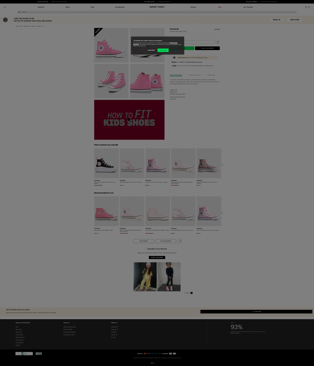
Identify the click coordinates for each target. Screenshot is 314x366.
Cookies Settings (151, 50)
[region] (157, 46)
